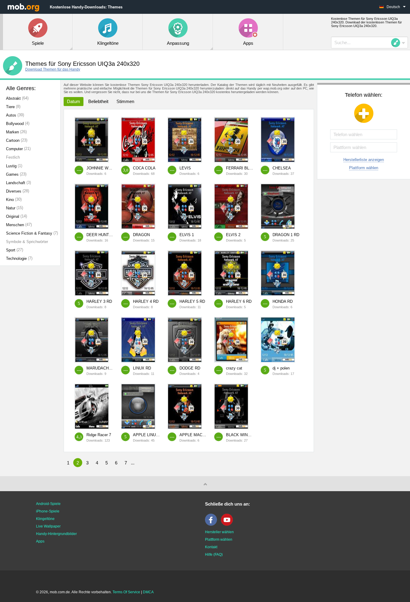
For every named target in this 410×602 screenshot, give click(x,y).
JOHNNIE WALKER (103, 168)
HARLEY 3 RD (99, 301)
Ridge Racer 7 (98, 435)
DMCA (148, 592)
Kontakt (211, 547)
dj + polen (281, 368)
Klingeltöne (45, 519)
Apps (40, 541)
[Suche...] (397, 42)
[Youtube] (228, 524)
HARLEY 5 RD (192, 301)
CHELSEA (282, 168)
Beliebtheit (98, 101)
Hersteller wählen (219, 532)
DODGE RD (189, 368)
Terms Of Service (126, 592)
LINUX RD (142, 368)
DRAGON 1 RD (286, 235)
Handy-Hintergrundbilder (56, 534)
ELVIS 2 (233, 235)
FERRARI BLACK (241, 168)
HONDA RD (283, 301)
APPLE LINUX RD (149, 435)
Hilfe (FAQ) (214, 554)
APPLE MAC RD (194, 435)
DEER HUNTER (100, 235)
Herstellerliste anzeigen (363, 159)
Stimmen (125, 101)
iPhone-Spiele (47, 511)
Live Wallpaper (48, 526)
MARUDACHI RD (101, 368)
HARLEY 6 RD (239, 301)
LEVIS (185, 168)
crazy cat (234, 368)
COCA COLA (144, 168)
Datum (73, 101)
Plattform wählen (363, 168)
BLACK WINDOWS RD (246, 435)
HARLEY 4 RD (145, 301)
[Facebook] (212, 524)
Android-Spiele (48, 504)
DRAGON (141, 235)
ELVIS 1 (186, 235)
